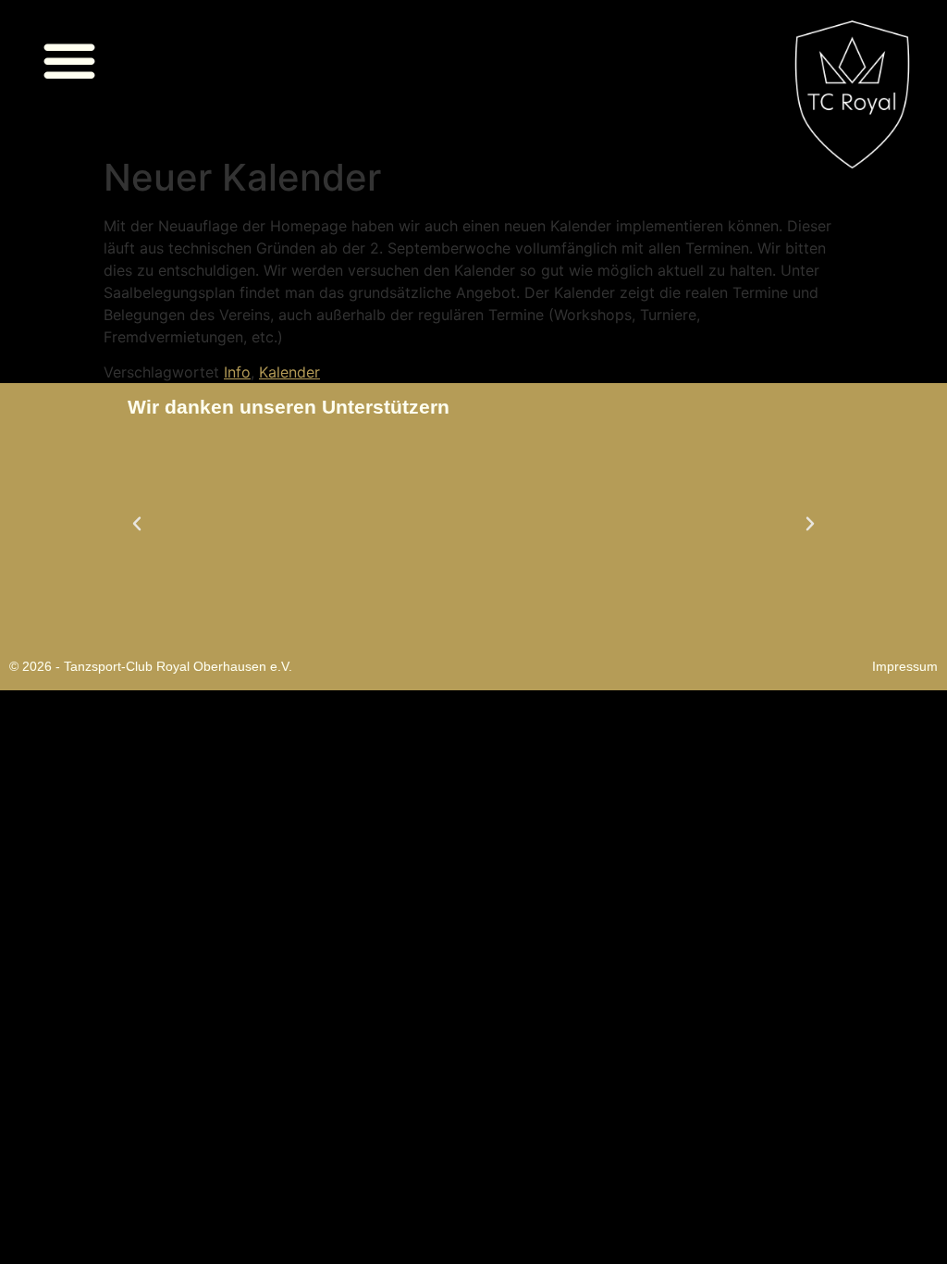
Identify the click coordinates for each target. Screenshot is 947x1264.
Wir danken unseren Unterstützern (288, 406)
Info (237, 372)
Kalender (289, 372)
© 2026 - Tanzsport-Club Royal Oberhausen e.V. (150, 666)
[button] (69, 60)
